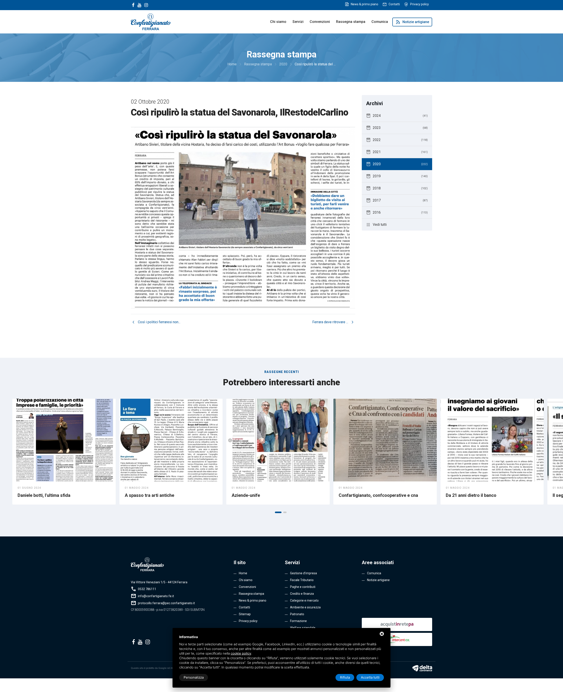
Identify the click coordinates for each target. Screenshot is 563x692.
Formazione (298, 621)
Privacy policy (419, 4)
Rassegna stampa (350, 22)
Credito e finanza (302, 593)
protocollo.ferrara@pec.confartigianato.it (166, 603)
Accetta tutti (370, 677)
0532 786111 (147, 589)
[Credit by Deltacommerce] (422, 668)
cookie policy (241, 653)
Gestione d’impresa (303, 573)
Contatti (394, 4)
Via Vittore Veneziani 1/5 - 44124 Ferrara (159, 582)
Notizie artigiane (412, 22)
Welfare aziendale (302, 628)
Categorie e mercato (304, 600)
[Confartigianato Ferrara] (150, 21)
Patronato (297, 614)
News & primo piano (364, 4)
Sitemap (245, 614)
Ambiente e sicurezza (305, 607)
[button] (278, 512)
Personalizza (194, 677)
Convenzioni (320, 22)
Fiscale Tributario (302, 580)
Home (243, 573)
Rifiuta (345, 677)
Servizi (297, 22)
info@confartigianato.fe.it (156, 596)
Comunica (379, 22)
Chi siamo (278, 22)
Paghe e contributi (302, 587)
